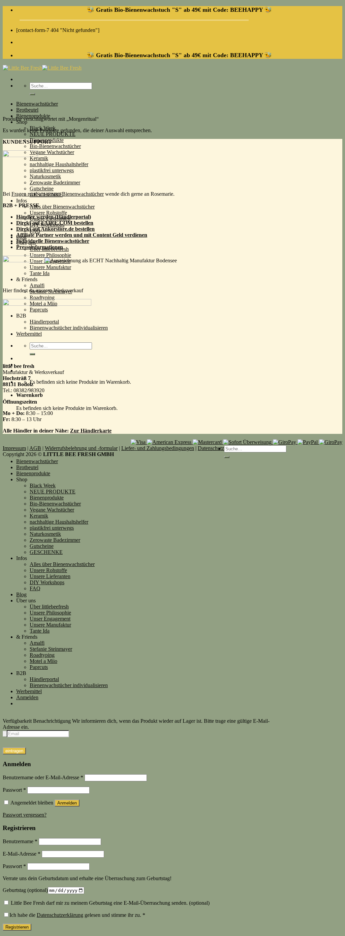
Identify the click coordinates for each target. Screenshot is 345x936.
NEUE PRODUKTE (52, 134)
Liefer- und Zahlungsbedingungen (157, 448)
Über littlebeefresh (49, 606)
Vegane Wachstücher (52, 152)
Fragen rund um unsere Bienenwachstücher (57, 194)
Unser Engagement (50, 619)
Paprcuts (39, 667)
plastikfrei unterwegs (52, 170)
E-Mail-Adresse (21, 854)
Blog (21, 594)
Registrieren (17, 927)
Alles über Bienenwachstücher (62, 207)
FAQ (35, 588)
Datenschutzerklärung (60, 915)
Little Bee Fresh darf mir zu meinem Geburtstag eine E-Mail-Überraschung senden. (109, 903)
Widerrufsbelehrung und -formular (81, 448)
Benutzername (20, 841)
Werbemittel (29, 691)
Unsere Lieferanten (50, 576)
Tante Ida (40, 631)
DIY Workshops (47, 582)
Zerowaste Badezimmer (55, 182)
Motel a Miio (43, 661)
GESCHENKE (46, 552)
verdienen (136, 235)
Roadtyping (42, 297)
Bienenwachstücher (37, 104)
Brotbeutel (27, 110)
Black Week (43, 485)
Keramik (39, 158)
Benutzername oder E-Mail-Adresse (43, 777)
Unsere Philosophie (50, 255)
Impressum (14, 448)
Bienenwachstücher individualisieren (69, 685)
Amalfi (37, 285)
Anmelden (67, 803)
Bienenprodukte (33, 473)
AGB (35, 448)
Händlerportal (44, 679)
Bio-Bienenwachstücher (55, 146)
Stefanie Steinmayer (51, 649)
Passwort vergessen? (24, 815)
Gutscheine (42, 188)
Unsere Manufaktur (50, 625)
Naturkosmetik (45, 176)
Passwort (14, 790)
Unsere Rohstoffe (48, 213)
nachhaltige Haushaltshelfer (59, 164)
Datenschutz (211, 448)
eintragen (14, 750)
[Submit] (32, 94)
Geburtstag (25, 890)
